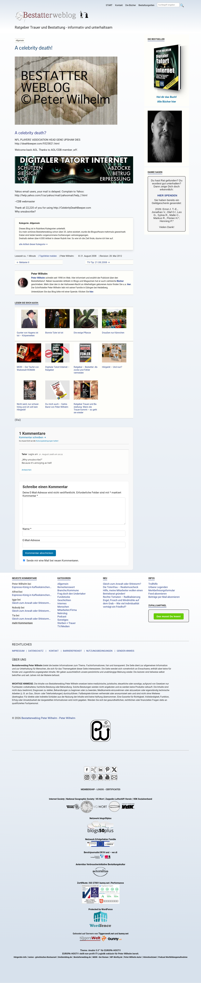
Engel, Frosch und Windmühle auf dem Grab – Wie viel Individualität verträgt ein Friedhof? (121, 603)
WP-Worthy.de (116, 957)
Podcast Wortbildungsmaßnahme (172, 957)
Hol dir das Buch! (167, 97)
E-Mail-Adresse (31, 540)
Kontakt (119, 5)
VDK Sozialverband (142, 799)
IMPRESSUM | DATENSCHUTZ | (29, 651)
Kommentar (30, 495)
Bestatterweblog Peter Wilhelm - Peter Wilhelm (48, 718)
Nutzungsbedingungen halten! (47, 441)
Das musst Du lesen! (169, 616)
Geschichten (64, 600)
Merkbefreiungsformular (161, 590)
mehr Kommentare (22, 623)
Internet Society (57, 799)
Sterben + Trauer (66, 623)
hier (129, 284)
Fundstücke (63, 597)
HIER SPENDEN (167, 195)
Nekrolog (62, 613)
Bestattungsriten (146, 5)
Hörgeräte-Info (20, 957)
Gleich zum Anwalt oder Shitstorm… (31, 603)
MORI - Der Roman (100, 957)
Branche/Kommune (68, 590)
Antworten (26, 469)
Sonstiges (62, 619)
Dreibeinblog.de (65, 957)
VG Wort (100, 799)
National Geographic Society (80, 799)
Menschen (63, 606)
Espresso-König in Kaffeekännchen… (31, 587)
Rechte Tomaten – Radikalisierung (121, 597)
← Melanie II (23, 262)
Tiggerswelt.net (106, 933)
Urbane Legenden (158, 587)
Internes (61, 603)
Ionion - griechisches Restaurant (42, 957)
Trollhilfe (153, 584)
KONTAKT (53, 651)
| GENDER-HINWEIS (123, 651)
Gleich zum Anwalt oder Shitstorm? (122, 584)
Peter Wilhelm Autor (133, 957)
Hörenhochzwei (150, 957)
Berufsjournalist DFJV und (97, 852)
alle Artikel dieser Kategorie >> (33, 244)
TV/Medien (63, 626)
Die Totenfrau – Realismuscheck (120, 587)
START (109, 5)
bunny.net (123, 933)
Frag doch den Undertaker (71, 593)
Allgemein (62, 584)
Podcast (61, 616)
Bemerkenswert (66, 587)
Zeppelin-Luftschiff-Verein (118, 799)
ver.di (114, 852)
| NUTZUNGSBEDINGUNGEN (97, 651)
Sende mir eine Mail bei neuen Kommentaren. (53, 560)
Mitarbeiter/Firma (67, 610)
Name (27, 528)
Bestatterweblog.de (82, 957)
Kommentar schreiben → (32, 437)
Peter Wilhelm (39, 273)
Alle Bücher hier (166, 101)
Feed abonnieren (157, 593)
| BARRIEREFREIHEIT (70, 651)
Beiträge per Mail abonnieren (164, 597)
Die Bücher (130, 5)
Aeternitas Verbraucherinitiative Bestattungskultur (100, 864)
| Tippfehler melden (47, 256)
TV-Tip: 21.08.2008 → (98, 262)
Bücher (120, 281)
